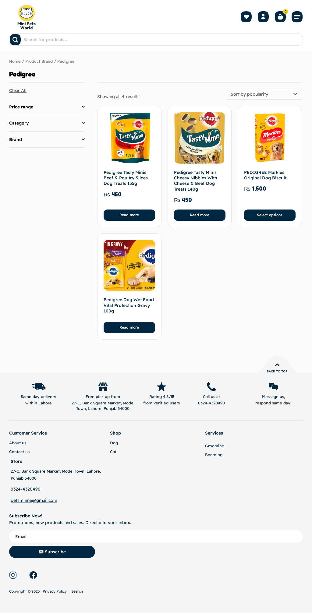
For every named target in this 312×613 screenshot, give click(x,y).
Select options (269, 215)
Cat (113, 451)
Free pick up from (103, 396)
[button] (297, 17)
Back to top (277, 371)
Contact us (19, 451)
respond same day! (273, 402)
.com (52, 500)
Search (77, 591)
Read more (129, 215)
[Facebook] (33, 575)
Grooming (214, 445)
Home (15, 61)
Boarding (213, 454)
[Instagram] (13, 575)
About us (17, 442)
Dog (114, 442)
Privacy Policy (55, 591)
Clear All (18, 90)
